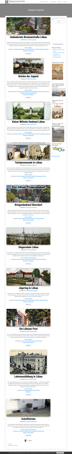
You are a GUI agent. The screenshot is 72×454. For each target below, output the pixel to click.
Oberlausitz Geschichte (43, 300)
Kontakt (65, 1)
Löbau (25, 49)
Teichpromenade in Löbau (28, 162)
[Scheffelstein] (28, 407)
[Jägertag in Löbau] (28, 277)
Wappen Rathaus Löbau (57, 57)
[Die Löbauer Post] (28, 317)
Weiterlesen (28, 53)
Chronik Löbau (53, 1)
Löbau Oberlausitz (30, 49)
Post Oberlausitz (33, 340)
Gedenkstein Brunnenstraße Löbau (28, 37)
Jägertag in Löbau (28, 288)
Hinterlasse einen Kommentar (28, 50)
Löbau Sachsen (36, 49)
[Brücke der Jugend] (28, 66)
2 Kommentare (28, 391)
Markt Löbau (29, 431)
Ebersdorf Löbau (22, 218)
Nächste (30, 440)
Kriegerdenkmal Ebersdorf (28, 204)
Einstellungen (60, 452)
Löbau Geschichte (31, 300)
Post (24, 340)
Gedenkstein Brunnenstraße (19, 49)
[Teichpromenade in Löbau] (28, 151)
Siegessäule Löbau (28, 247)
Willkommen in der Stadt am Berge (17, 1)
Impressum (10, 443)
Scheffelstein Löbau (40, 431)
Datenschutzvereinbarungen (12, 445)
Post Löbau (28, 340)
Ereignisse (30, 47)
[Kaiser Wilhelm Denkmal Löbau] (28, 110)
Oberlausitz (42, 49)
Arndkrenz (34, 39)
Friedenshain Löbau (21, 133)
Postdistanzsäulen (56, 54)
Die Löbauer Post (28, 328)
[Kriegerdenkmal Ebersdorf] (28, 193)
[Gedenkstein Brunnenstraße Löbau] (28, 26)
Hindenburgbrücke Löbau (35, 91)
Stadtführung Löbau (44, 1)
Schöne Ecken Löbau (32, 257)
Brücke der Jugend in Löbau (19, 91)
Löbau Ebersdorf (41, 218)
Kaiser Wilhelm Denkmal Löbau (28, 121)
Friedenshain (14, 133)
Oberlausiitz (34, 431)
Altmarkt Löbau (21, 431)
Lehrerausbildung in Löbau (28, 376)
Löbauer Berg (26, 259)
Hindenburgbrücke (27, 91)
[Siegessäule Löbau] (28, 236)
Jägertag (16, 300)
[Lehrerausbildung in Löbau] (28, 362)
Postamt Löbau (39, 340)
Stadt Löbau (46, 49)
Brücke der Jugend (28, 76)
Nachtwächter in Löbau (57, 55)
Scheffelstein (28, 418)
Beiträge (59, 1)
